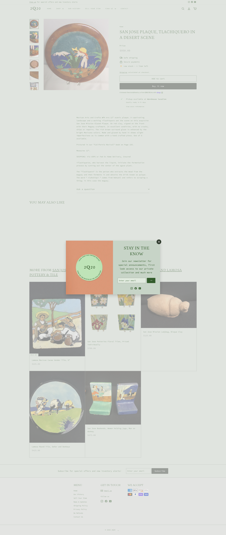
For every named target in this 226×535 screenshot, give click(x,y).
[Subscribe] (151, 280)
